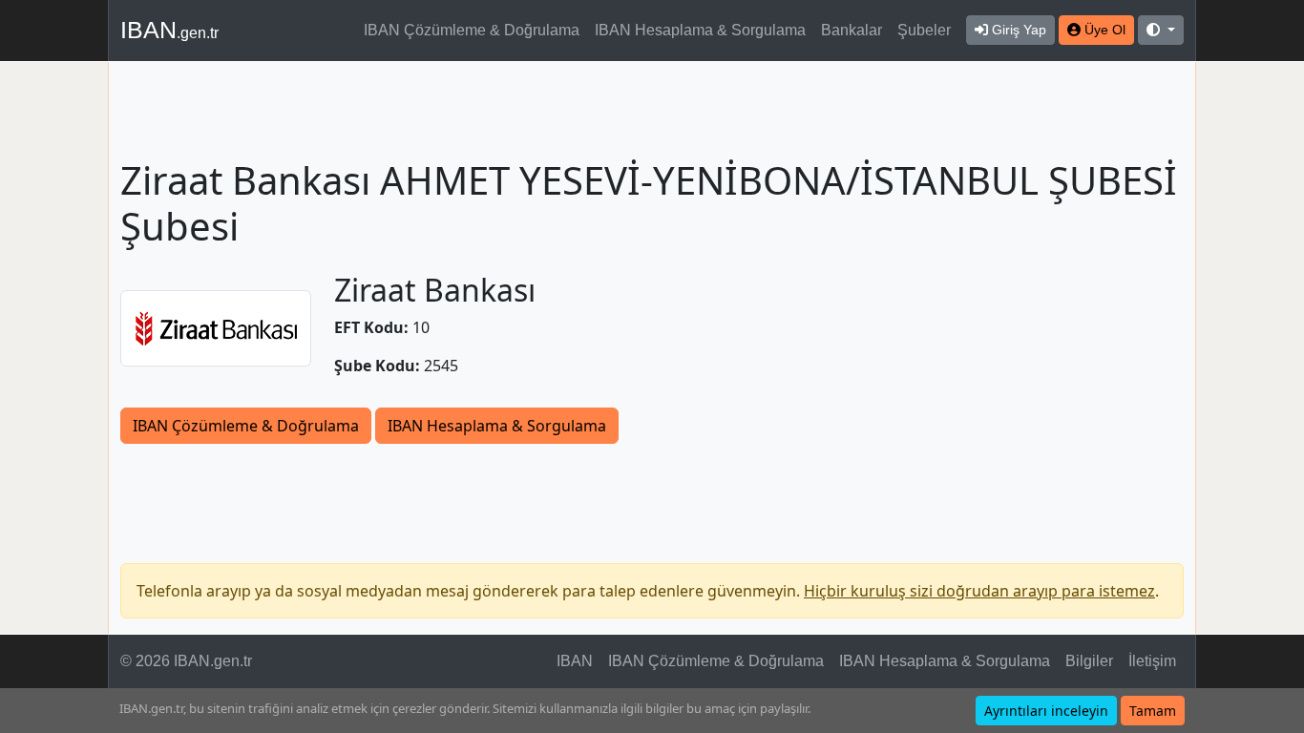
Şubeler (924, 30)
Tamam (1152, 711)
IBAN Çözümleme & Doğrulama (471, 30)
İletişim (1152, 661)
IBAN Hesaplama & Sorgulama (700, 30)
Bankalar (851, 30)
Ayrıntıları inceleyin (1046, 711)
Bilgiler (1089, 661)
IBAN (169, 29)
